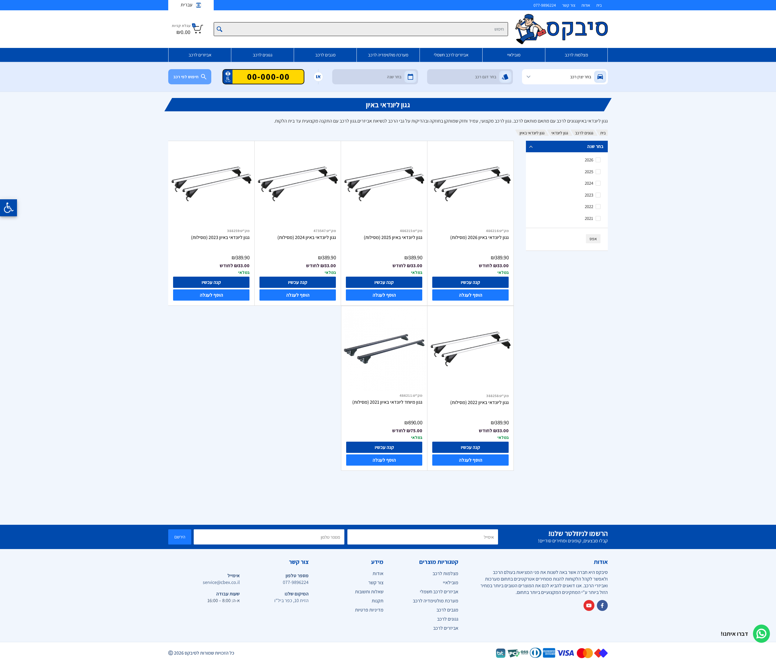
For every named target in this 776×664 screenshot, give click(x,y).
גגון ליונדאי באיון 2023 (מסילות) (220, 237)
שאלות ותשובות (369, 591)
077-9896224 (545, 5)
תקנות (377, 601)
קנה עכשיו (470, 282)
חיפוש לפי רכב (186, 76)
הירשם (179, 537)
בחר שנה (595, 146)
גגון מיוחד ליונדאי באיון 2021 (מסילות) (387, 402)
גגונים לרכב (263, 55)
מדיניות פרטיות (369, 610)
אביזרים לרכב (200, 55)
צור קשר (568, 5)
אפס (593, 238)
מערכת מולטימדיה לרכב (388, 55)
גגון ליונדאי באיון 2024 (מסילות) (306, 237)
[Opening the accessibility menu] (8, 207)
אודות (585, 5)
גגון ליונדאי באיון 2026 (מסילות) (479, 237)
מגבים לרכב (325, 55)
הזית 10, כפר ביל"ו (291, 600)
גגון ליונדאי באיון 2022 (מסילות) (479, 402)
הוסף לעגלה (470, 295)
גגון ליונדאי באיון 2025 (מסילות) (393, 237)
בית (599, 5)
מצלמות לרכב (576, 55)
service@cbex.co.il (221, 582)
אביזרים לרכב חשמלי (451, 55)
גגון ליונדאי (559, 133)
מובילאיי (513, 55)
